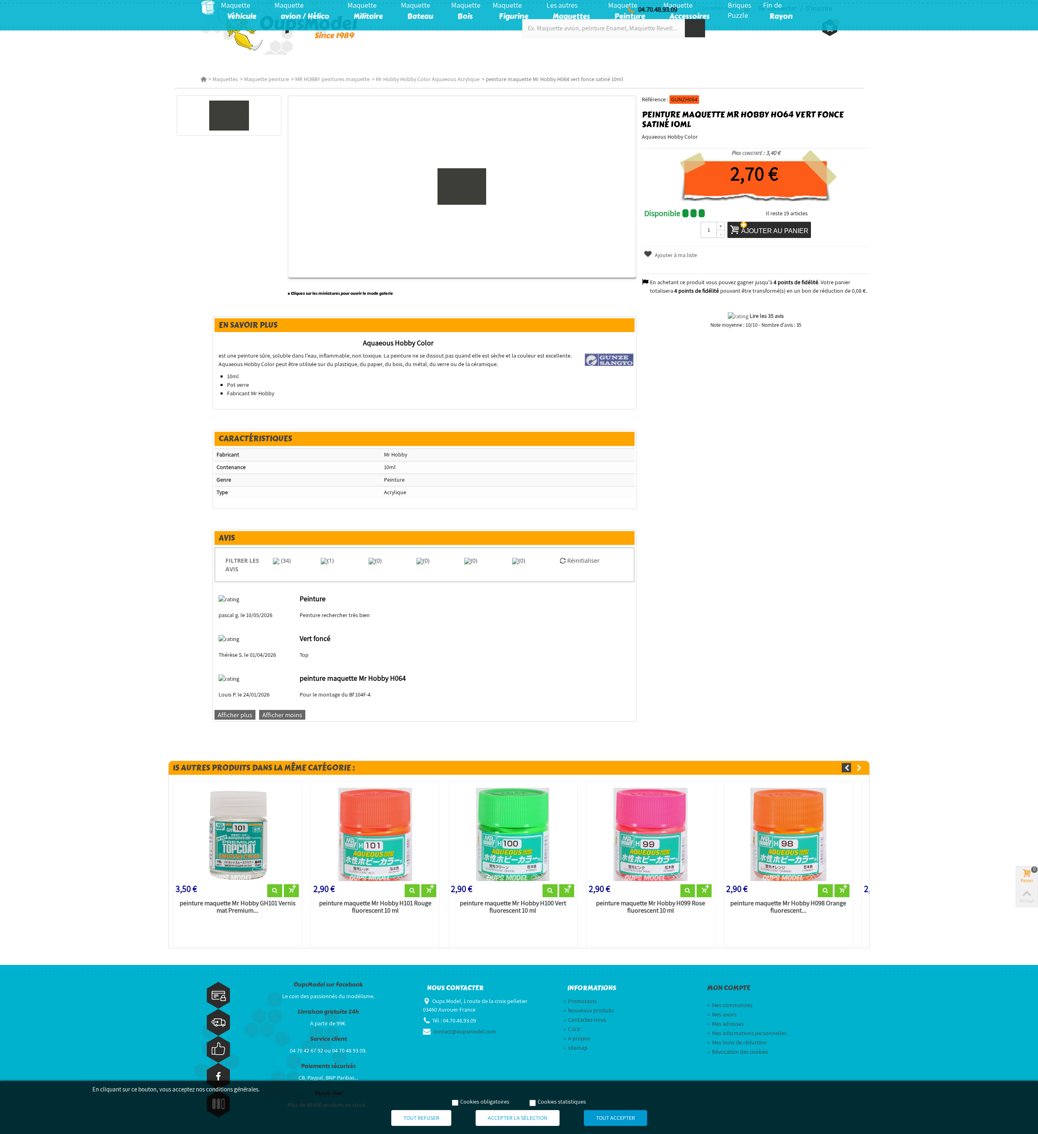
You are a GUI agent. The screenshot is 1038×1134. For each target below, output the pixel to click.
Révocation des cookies (737, 1051)
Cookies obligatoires (484, 1101)
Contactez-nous (584, 1019)
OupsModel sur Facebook (328, 984)
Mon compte (728, 988)
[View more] (274, 890)
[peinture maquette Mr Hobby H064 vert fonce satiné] (229, 115)
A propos (576, 1038)
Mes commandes (730, 1005)
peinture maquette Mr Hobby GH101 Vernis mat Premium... (238, 907)
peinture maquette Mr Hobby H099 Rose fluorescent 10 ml (650, 907)
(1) (330, 560)
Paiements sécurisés (328, 1066)
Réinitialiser (583, 560)
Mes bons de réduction (737, 1042)
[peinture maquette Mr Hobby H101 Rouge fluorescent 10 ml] (375, 834)
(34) (285, 560)
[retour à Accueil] (203, 79)
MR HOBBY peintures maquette (332, 79)
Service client (328, 1039)
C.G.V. (572, 1029)
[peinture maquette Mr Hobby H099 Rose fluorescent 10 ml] (650, 834)
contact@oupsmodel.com (464, 1031)
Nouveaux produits (588, 1010)
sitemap (575, 1047)
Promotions (580, 1001)
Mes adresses (725, 1023)
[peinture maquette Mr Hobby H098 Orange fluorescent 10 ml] (788, 834)
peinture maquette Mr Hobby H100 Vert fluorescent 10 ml (513, 907)
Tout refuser (421, 1117)
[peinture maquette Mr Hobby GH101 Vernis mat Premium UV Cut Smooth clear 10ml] (237, 834)
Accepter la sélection (517, 1117)
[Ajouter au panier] (291, 890)
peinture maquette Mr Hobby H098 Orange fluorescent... (788, 907)
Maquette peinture (266, 79)
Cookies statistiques (562, 1101)
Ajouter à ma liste (675, 255)
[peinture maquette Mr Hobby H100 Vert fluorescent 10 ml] (512, 834)
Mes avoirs (722, 1014)
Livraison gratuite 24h (328, 1012)
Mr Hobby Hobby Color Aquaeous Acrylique (428, 79)
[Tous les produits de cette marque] (609, 359)
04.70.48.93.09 (657, 9)
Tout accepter (615, 1117)
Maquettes (225, 79)
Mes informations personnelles (747, 1033)
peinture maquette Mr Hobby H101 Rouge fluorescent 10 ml (375, 907)
